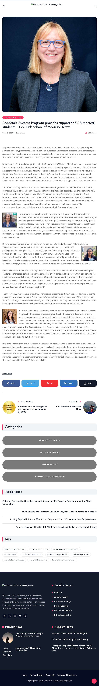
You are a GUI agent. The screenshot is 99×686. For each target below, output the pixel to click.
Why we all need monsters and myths (69, 634)
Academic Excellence (12, 117)
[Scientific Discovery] (49, 464)
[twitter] (10, 616)
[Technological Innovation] (49, 440)
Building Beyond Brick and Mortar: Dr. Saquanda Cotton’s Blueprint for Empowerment (53, 519)
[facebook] (4, 616)
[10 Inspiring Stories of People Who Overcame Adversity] (7, 637)
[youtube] (20, 616)
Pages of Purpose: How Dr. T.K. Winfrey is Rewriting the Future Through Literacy (56, 527)
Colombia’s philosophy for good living (70, 640)
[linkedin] (15, 616)
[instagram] (25, 616)
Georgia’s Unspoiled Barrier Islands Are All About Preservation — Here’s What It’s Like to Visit (74, 648)
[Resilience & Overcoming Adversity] (49, 477)
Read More (7, 374)
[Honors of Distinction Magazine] (49, 6)
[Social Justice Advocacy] (49, 452)
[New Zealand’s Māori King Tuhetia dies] (7, 652)
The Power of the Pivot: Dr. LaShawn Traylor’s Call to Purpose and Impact (59, 512)
